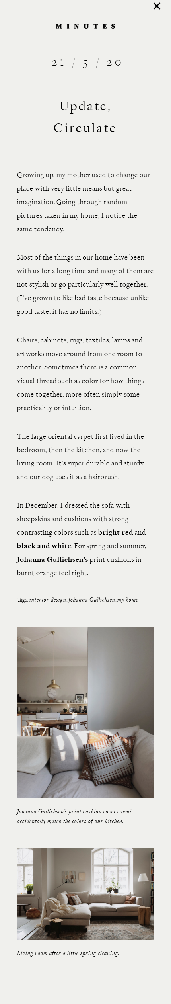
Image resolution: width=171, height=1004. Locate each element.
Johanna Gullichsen (91, 600)
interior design (47, 600)
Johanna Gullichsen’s (52, 560)
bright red (115, 533)
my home (127, 600)
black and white (44, 546)
